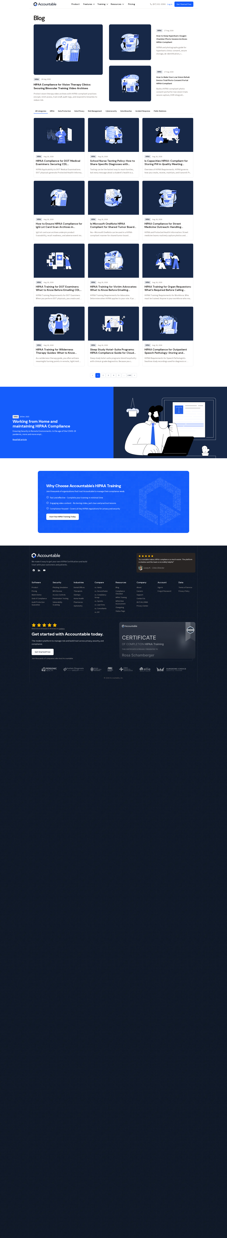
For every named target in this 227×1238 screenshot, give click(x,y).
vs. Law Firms (100, 605)
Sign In (160, 587)
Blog (117, 587)
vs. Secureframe (101, 591)
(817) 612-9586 (159, 4)
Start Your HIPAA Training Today (62, 516)
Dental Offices (79, 587)
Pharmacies (78, 602)
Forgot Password (164, 591)
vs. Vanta (98, 587)
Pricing (131, 4)
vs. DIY (97, 612)
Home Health (79, 598)
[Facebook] (34, 570)
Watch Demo (37, 595)
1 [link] (97, 375)
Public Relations (160, 111)
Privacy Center (142, 606)
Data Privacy (79, 111)
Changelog (120, 607)
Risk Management (95, 111)
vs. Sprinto (99, 601)
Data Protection (64, 111)
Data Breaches (126, 111)
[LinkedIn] (39, 570)
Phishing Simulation (60, 587)
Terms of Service (185, 587)
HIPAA (52, 111)
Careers (140, 591)
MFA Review (57, 591)
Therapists (78, 591)
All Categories (40, 111)
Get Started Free (42, 651)
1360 (129, 375)
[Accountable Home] (45, 4)
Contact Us (141, 598)
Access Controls (59, 595)
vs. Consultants (101, 608)
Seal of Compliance (39, 598)
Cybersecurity (111, 111)
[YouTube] (44, 570)
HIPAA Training (121, 597)
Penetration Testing (60, 598)
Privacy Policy (184, 591)
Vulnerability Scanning (57, 603)
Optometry (78, 606)
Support (140, 595)
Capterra (62, 629)
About (139, 587)
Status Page (120, 611)
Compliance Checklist (120, 592)
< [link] (92, 375)
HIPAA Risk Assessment (120, 602)
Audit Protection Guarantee (38, 603)
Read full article (20, 439)
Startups (77, 595)
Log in (169, 4)
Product (75, 4)
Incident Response (143, 111)
